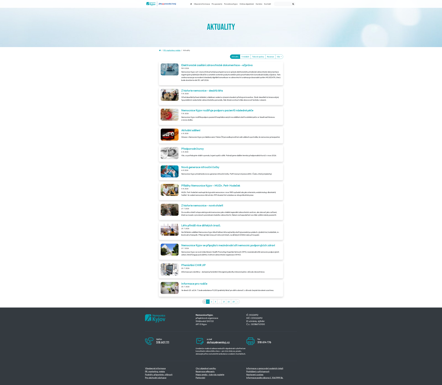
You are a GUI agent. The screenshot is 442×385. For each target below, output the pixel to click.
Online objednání (247, 4)
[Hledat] (293, 4)
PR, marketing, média (171, 50)
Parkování (200, 377)
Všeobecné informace (155, 368)
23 (234, 301)
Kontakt (267, 4)
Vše (278, 56)
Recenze (270, 56)
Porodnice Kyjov (231, 4)
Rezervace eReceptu (205, 371)
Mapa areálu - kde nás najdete (210, 374)
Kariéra (259, 4)
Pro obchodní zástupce (155, 377)
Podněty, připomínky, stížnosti (158, 374)
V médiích (245, 56)
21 (224, 301)
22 (229, 301)
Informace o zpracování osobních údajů (264, 368)
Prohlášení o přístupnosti (257, 371)
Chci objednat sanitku (206, 368)
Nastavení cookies (254, 374)
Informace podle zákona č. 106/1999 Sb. (264, 377)
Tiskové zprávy (258, 56)
